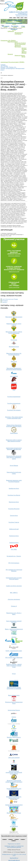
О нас (23, 26)
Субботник (17, 20)
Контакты (14, 29)
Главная (9, 20)
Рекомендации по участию (14, 23)
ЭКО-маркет (5, 26)
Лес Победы (15, 26)
